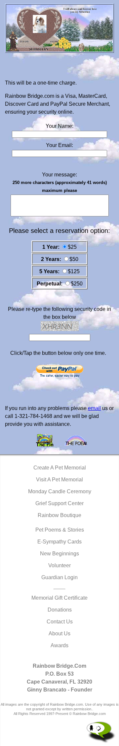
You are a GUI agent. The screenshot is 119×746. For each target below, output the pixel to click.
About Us (59, 633)
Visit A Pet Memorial (59, 479)
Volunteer (59, 565)
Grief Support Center (59, 503)
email (94, 408)
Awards (59, 645)
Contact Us (60, 621)
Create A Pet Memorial (59, 467)
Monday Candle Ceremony (59, 491)
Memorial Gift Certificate (59, 598)
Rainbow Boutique (59, 515)
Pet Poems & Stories (59, 530)
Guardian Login (59, 577)
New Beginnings (59, 553)
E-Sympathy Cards (59, 541)
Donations (60, 610)
